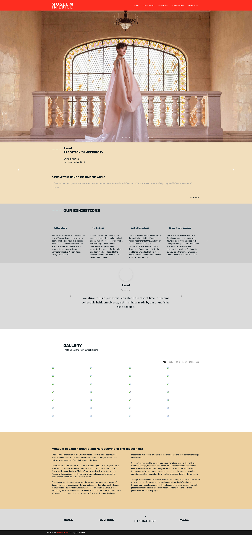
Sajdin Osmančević (140, 228)
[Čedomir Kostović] (53, 400)
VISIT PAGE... (195, 198)
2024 (198, 362)
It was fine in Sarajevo (180, 228)
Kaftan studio (60, 228)
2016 (171, 362)
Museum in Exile (63, 533)
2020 (184, 362)
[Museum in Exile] (53, 416)
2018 (178, 362)
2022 (191, 362)
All (164, 362)
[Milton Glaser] (53, 408)
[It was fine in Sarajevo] (53, 383)
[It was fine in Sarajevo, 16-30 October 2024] (53, 367)
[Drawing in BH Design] (168, 408)
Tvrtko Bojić (98, 228)
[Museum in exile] (62, 5)
